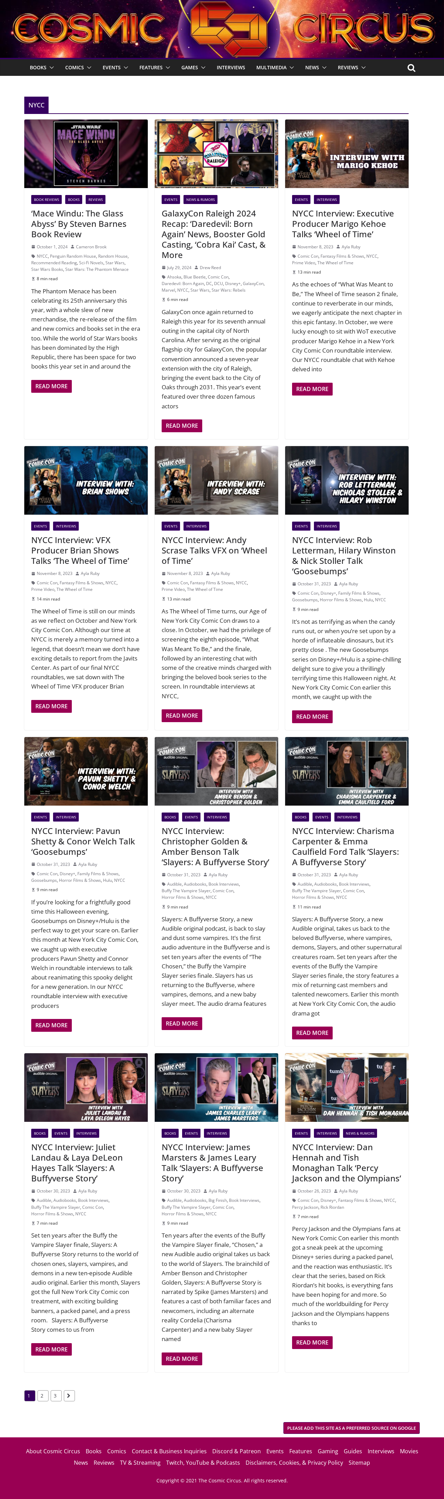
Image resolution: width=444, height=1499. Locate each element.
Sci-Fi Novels (91, 263)
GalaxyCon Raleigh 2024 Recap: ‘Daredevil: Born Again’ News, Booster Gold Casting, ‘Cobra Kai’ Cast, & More (214, 233)
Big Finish (217, 1200)
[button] (50, 67)
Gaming (328, 1451)
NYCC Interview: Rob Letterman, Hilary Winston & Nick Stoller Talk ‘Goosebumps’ (344, 555)
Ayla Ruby (351, 247)
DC (209, 283)
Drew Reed (210, 267)
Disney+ (233, 283)
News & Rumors (200, 199)
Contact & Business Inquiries (169, 1451)
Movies (409, 1451)
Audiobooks (195, 884)
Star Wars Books (47, 269)
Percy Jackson (305, 1207)
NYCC (42, 256)
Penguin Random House (73, 256)
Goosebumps (305, 600)
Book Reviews (46, 199)
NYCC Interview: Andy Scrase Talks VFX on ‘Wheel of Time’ (214, 550)
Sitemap (359, 1462)
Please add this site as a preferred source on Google (351, 1428)
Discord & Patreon (236, 1451)
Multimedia (271, 67)
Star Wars (115, 263)
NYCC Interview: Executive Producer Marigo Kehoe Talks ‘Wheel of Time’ (343, 223)
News (312, 67)
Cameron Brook (91, 247)
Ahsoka (174, 277)
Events (112, 67)
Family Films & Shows (358, 593)
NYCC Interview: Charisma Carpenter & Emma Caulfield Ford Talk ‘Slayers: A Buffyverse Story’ (345, 846)
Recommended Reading (54, 263)
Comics (74, 67)
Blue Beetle (194, 277)
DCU (218, 283)
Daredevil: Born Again (183, 283)
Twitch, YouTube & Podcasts (203, 1462)
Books (38, 67)
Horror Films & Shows (341, 600)
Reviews (348, 67)
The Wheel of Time (335, 263)
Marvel (168, 290)
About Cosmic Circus (53, 1451)
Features (151, 67)
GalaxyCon (253, 283)
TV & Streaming (140, 1462)
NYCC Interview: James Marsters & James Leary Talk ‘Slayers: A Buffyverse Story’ (212, 1162)
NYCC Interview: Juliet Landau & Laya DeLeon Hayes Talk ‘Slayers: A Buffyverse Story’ (77, 1162)
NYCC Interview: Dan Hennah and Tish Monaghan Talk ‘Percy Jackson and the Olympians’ (346, 1162)
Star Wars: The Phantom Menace (97, 269)
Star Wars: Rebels (229, 290)
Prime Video (303, 263)
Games (189, 67)
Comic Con (218, 277)
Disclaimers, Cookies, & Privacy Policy (294, 1462)
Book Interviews (223, 884)
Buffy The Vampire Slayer (186, 891)
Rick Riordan (332, 1207)
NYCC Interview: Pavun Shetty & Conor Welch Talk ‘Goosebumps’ (83, 841)
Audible (174, 884)
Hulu (368, 600)
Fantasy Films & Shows (342, 256)
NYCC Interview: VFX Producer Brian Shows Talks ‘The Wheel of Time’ (80, 550)
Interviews (231, 67)
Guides (353, 1451)
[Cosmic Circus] (222, 5)
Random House (113, 256)
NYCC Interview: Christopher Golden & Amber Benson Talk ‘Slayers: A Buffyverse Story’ (215, 846)
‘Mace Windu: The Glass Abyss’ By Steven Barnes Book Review (79, 223)
